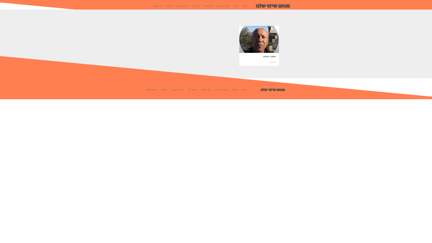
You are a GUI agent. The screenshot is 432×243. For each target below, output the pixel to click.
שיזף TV (196, 6)
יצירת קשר (158, 6)
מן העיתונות (182, 6)
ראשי (245, 6)
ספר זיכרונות (223, 6)
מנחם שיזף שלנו (273, 6)
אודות (235, 6)
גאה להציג (208, 6)
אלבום (169, 6)
